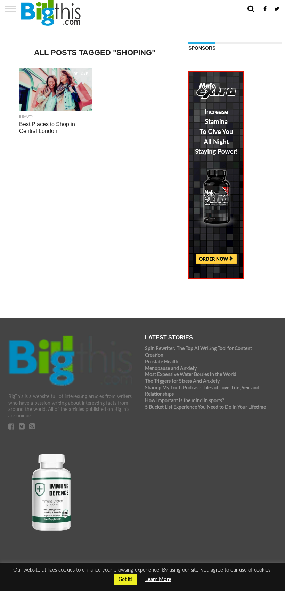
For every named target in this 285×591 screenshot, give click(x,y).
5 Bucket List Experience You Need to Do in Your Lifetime (205, 407)
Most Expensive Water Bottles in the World (190, 374)
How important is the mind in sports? (184, 400)
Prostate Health (161, 361)
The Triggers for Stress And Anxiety (182, 381)
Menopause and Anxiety (171, 368)
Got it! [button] (125, 579)
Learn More (158, 579)
